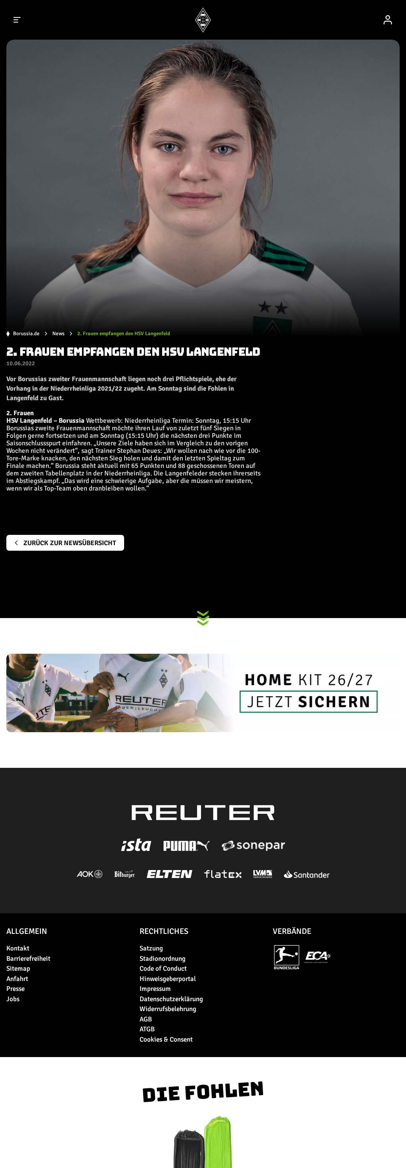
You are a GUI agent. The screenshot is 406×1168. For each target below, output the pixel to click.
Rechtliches (164, 931)
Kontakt (17, 948)
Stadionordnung (163, 958)
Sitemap (18, 968)
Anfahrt (17, 979)
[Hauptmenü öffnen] (17, 20)
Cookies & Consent (166, 1039)
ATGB (147, 1029)
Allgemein (26, 931)
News (58, 333)
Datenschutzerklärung (171, 999)
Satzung (151, 948)
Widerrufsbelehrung (168, 1009)
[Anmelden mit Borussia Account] (387, 19)
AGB (146, 1019)
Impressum (155, 989)
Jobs (12, 999)
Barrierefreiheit (28, 958)
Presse (15, 989)
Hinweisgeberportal (168, 979)
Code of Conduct (163, 968)
